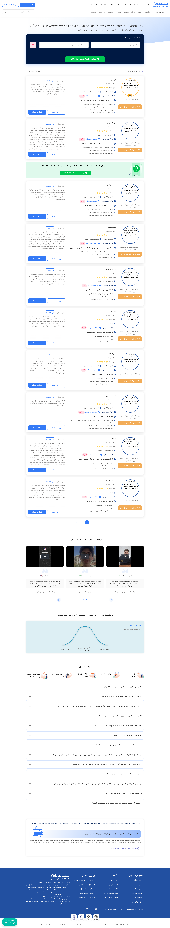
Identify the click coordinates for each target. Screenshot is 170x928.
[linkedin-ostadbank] (96, 910)
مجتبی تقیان (111, 227)
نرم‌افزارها (102, 12)
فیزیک (133, 12)
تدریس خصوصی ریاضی (34, 887)
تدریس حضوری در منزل (130, 629)
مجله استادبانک (114, 5)
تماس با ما (138, 889)
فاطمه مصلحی (111, 396)
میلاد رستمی (111, 80)
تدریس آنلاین (133, 625)
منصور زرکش (111, 185)
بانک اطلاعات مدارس (111, 893)
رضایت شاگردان (138, 5)
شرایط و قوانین (137, 902)
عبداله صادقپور (111, 269)
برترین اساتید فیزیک (86, 889)
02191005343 (129, 910)
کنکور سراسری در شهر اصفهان (100, 823)
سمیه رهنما (112, 354)
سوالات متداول (103, 5)
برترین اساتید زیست (86, 897)
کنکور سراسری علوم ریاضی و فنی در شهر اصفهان (75, 823)
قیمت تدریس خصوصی (110, 897)
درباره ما (139, 885)
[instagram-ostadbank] (87, 910)
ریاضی (140, 12)
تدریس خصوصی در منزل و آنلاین (48, 885)
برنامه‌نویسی (111, 12)
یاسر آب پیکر (111, 311)
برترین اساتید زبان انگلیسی (83, 880)
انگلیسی (147, 12)
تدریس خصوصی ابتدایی (41, 890)
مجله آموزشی (113, 885)
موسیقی (93, 12)
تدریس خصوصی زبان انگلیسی (60, 890)
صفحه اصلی (148, 5)
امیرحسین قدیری (110, 481)
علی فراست (112, 438)
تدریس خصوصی (136, 823)
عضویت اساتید (113, 880)
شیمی (126, 12)
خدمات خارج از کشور (126, 5)
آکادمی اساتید (113, 889)
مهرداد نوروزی (111, 123)
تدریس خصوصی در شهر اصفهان (120, 823)
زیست (120, 12)
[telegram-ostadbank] (91, 910)
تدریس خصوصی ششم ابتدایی (46, 892)
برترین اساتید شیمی (86, 893)
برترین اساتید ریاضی (86, 885)
